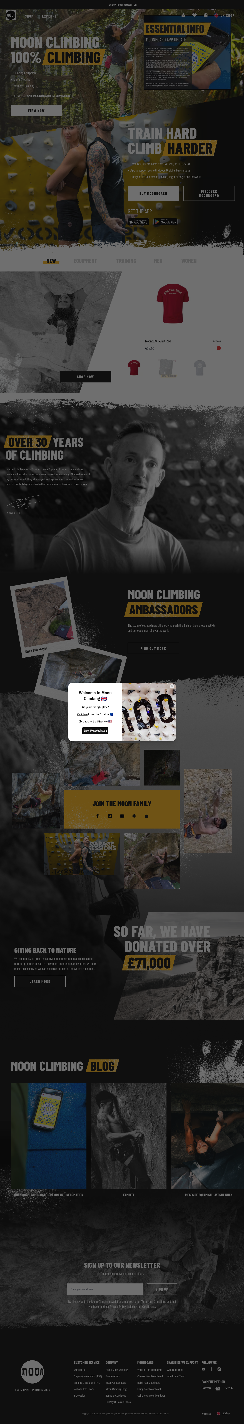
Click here (82, 714)
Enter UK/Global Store (95, 730)
